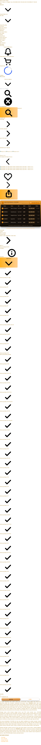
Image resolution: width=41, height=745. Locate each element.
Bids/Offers (2, 29)
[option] (20, 272)
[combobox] (14, 88)
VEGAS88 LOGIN (4, 741)
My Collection (3, 42)
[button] (9, 112)
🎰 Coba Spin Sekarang (34, 202)
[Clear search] (8, 102)
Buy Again (2, 33)
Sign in (4, 2)
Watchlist (2, 30)
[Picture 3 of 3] (16, 151)
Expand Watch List (3, 14)
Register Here (10, 2)
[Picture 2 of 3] (9, 151)
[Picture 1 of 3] (3, 152)
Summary (2, 26)
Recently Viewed (3, 27)
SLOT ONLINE (34, 2)
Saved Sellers (3, 38)
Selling (1, 34)
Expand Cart (2, 65)
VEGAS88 (15, 2)
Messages (2, 44)
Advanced (20, 108)
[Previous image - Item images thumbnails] (8, 162)
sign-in (4, 56)
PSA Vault (2, 45)
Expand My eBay (3, 25)
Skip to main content (4, 0)
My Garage (2, 40)
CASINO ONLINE (20, 2)
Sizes (1, 41)
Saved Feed (2, 36)
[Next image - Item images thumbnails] (8, 185)
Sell (0, 3)
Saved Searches (3, 37)
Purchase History (3, 31)
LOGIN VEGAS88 (27, 2)
